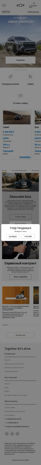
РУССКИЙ (28, 237)
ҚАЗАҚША (13, 237)
